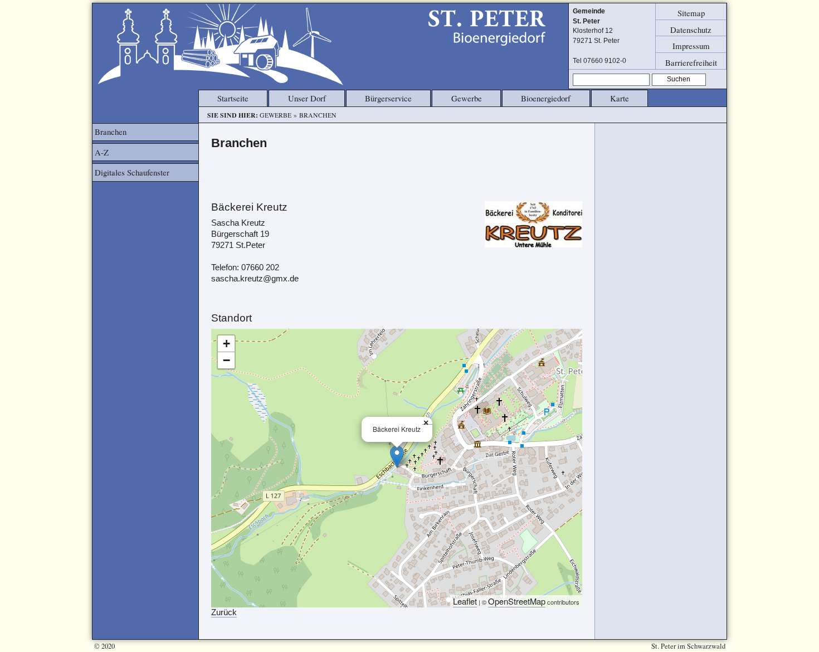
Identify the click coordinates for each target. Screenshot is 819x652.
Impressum (691, 45)
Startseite (232, 98)
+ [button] (226, 344)
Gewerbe (466, 98)
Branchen (110, 131)
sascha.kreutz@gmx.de (255, 278)
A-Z (102, 152)
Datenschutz (690, 29)
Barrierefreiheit (691, 61)
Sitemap (691, 12)
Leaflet (465, 601)
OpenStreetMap (516, 601)
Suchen (678, 79)
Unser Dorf (307, 98)
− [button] (226, 360)
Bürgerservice (388, 98)
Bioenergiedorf (546, 98)
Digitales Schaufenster (132, 172)
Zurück (224, 612)
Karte (619, 98)
